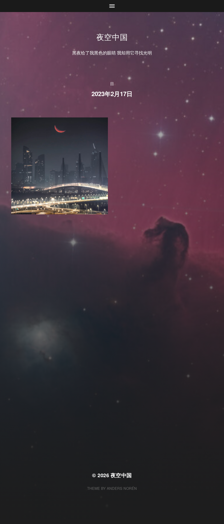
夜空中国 (112, 36)
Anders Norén (122, 488)
